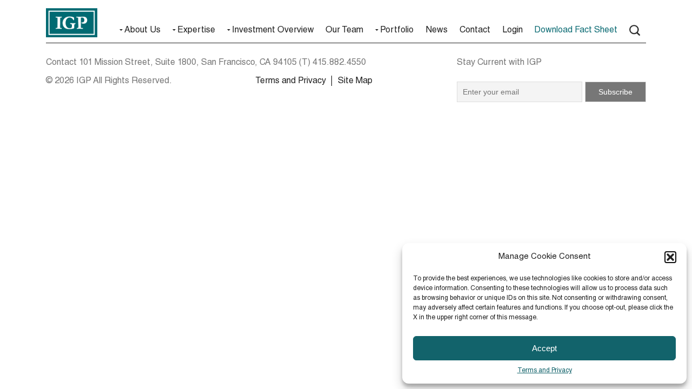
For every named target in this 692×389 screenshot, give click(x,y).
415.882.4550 (339, 63)
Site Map (355, 81)
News (436, 30)
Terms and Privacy (544, 370)
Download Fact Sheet (575, 30)
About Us (142, 30)
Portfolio (397, 30)
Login (512, 30)
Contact (475, 30)
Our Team (344, 30)
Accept (544, 348)
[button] (670, 257)
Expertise (196, 30)
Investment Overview (273, 30)
